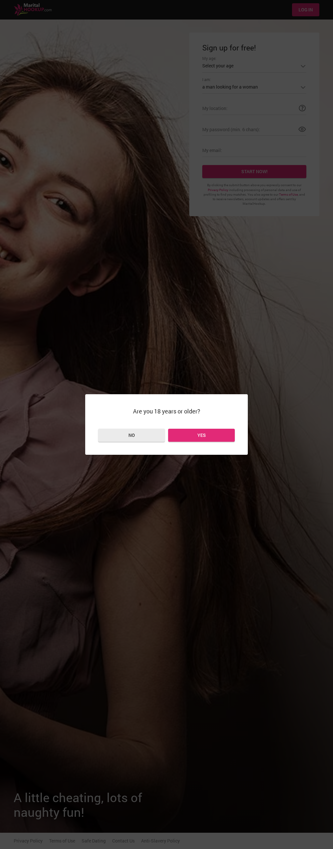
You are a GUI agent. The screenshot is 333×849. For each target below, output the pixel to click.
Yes (201, 435)
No (131, 435)
